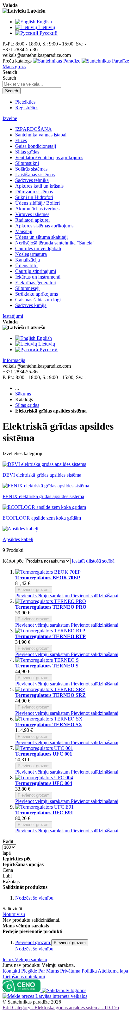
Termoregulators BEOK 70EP (47, 577)
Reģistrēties (26, 107)
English (44, 21)
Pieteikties (25, 102)
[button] (43, 595)
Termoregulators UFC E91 (44, 812)
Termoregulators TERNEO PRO (50, 607)
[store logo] (81, 60)
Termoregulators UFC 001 (43, 754)
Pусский (49, 33)
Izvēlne (10, 118)
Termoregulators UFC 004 (43, 783)
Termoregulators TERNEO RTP (50, 636)
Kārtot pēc (13, 561)
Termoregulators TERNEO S (46, 665)
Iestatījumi (13, 316)
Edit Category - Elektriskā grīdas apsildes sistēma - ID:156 (61, 1007)
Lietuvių (46, 27)
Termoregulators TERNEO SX (48, 724)
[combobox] (32, 84)
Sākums (23, 393)
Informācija (14, 360)
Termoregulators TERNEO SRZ (50, 695)
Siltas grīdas (27, 405)
